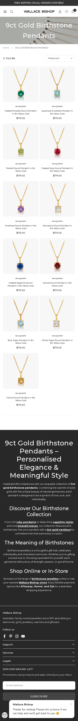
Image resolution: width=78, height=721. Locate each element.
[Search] (11, 11)
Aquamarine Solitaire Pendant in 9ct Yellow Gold (57, 112)
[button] (5, 11)
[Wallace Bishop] (39, 11)
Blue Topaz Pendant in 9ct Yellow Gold (21, 341)
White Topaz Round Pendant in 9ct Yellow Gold (57, 341)
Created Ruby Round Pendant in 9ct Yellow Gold (57, 169)
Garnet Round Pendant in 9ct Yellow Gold (57, 284)
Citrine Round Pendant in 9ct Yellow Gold (21, 399)
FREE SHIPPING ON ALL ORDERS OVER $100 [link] (39, 3)
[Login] (60, 11)
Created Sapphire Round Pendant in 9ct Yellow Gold (21, 284)
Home (6, 47)
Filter (10, 58)
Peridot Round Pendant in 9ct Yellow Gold (20, 169)
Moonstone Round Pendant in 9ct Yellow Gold (57, 227)
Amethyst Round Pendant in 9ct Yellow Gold (20, 227)
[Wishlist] (66, 11)
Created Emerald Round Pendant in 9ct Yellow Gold (21, 112)
